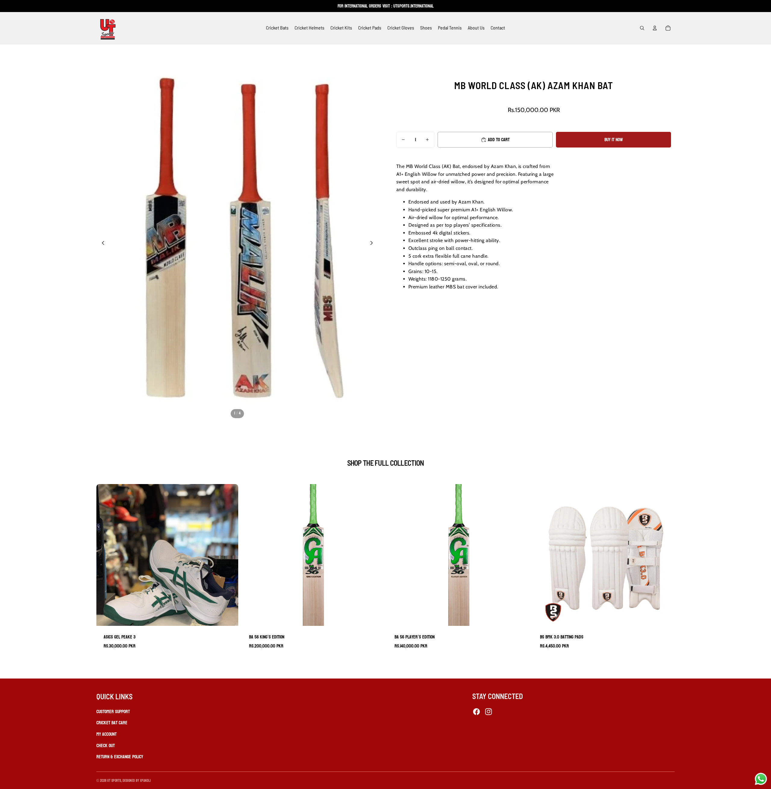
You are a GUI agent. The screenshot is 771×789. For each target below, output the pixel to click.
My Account (106, 734)
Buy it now (613, 139)
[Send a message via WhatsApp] (761, 779)
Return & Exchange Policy (119, 756)
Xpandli (145, 780)
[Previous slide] (101, 244)
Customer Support (113, 711)
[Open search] (642, 28)
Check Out (105, 745)
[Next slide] (373, 244)
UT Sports (114, 780)
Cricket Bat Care (111, 722)
